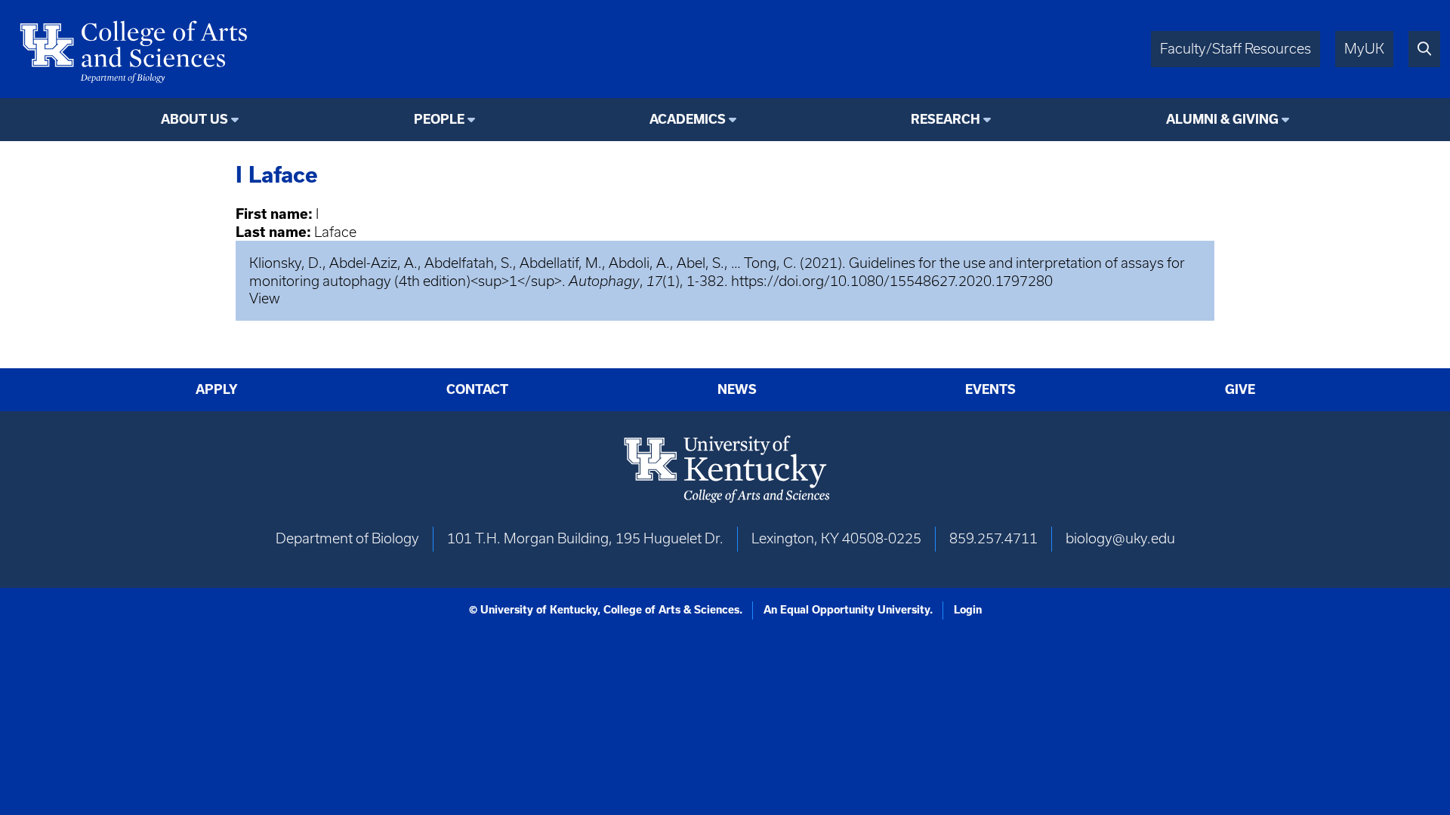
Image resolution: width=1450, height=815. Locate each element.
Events (990, 389)
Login (968, 610)
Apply (217, 389)
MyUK (1364, 49)
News (737, 389)
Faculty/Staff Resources (1235, 49)
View (264, 298)
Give (1240, 389)
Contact (477, 389)
